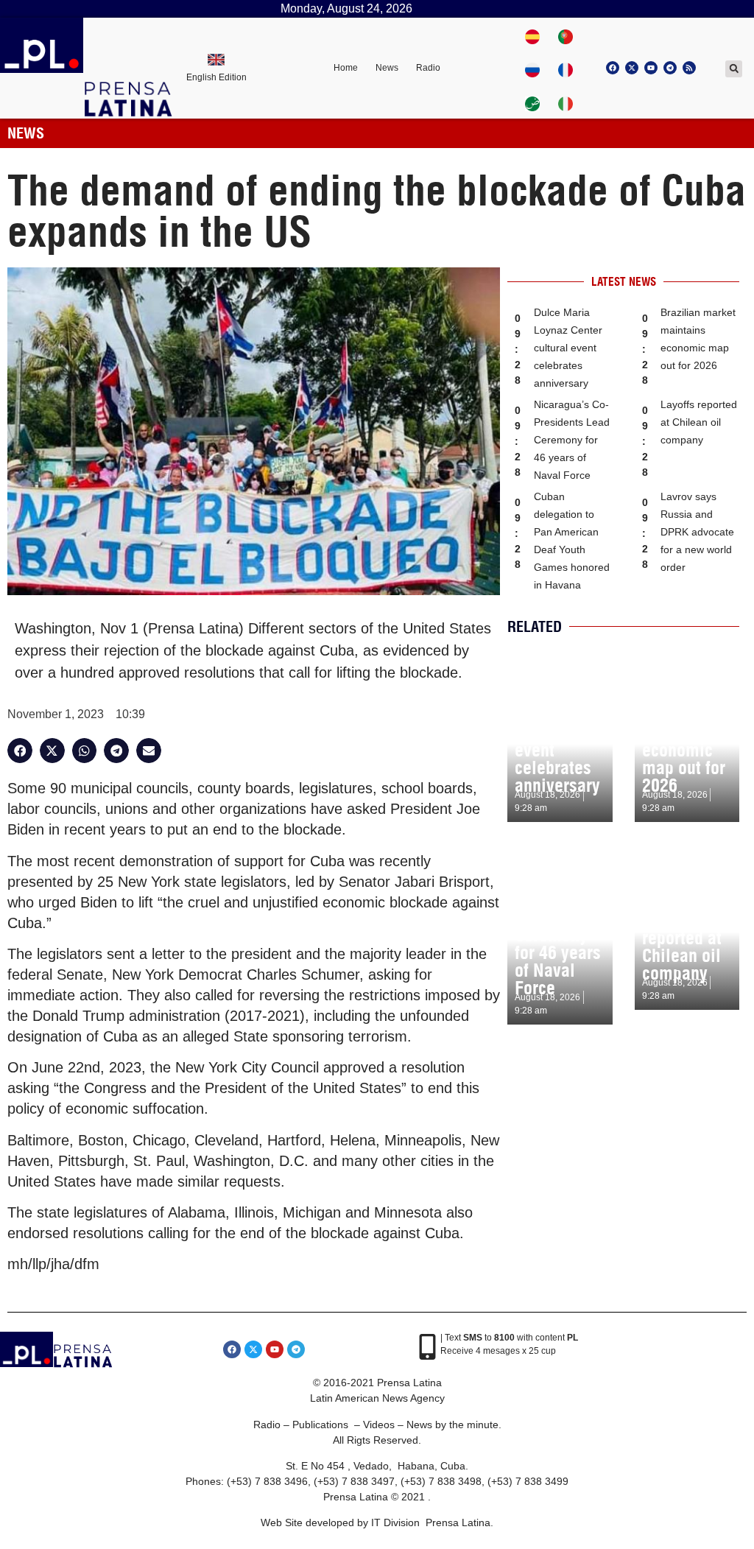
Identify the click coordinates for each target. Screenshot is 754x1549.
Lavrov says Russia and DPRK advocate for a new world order (697, 532)
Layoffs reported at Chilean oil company (698, 422)
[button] (733, 68)
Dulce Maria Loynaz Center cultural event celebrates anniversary (568, 347)
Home (346, 68)
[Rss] (689, 67)
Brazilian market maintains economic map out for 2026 (683, 741)
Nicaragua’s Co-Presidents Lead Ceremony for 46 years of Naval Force (572, 439)
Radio (428, 68)
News (387, 68)
